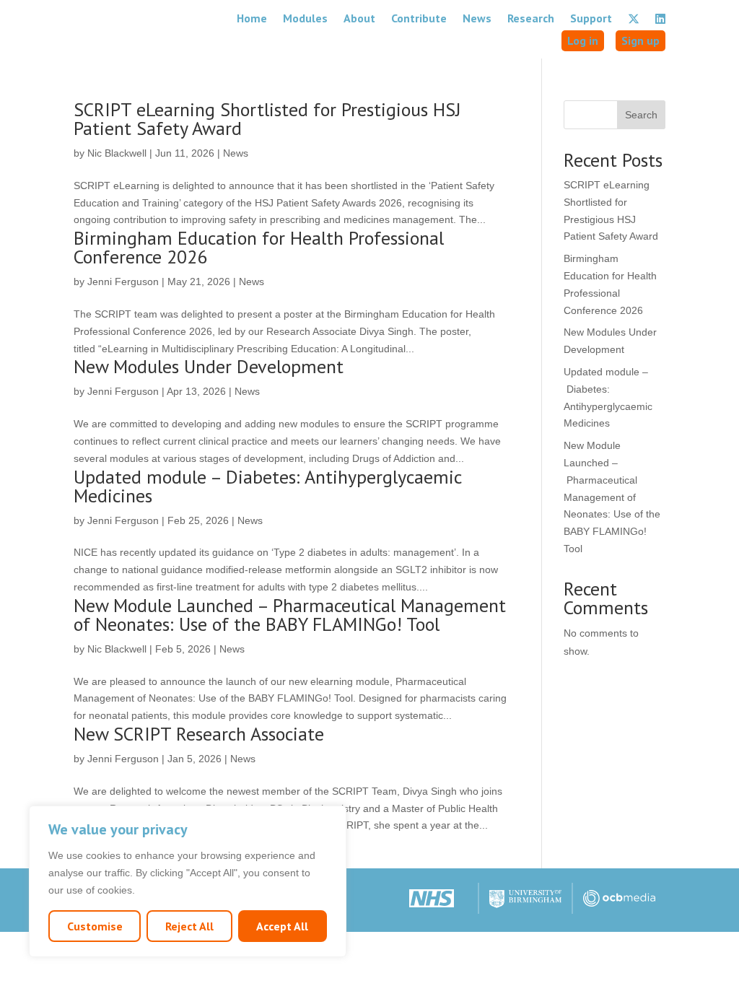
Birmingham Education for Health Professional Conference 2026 (259, 247)
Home (252, 18)
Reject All (189, 926)
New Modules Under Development (209, 366)
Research (530, 18)
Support (591, 18)
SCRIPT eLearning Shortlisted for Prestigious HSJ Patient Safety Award (267, 118)
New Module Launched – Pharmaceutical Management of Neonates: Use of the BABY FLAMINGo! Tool (290, 614)
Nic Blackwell (117, 153)
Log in (582, 40)
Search (641, 115)
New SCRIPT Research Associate (199, 734)
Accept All (282, 926)
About (359, 18)
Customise (95, 926)
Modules (305, 18)
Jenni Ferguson (123, 281)
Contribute (419, 18)
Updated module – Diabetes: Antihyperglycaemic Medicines (267, 486)
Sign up (640, 40)
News (477, 18)
